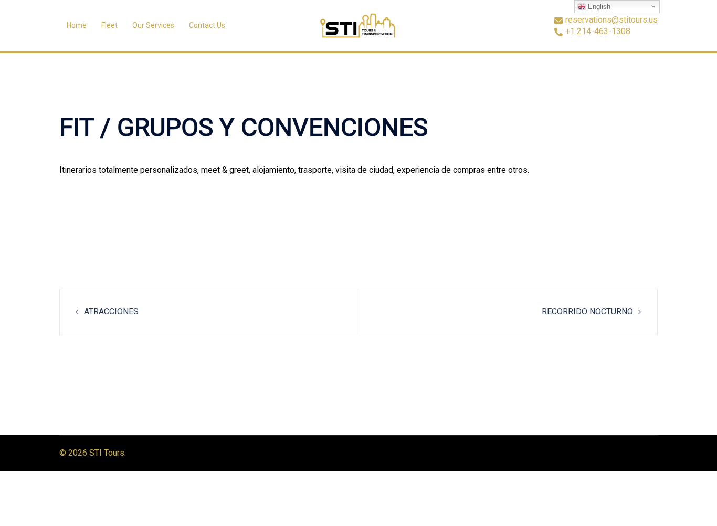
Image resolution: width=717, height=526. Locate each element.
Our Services (153, 25)
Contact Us (207, 25)
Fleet (109, 25)
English (598, 6)
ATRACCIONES (111, 312)
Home (77, 25)
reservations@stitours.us (611, 20)
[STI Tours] (358, 25)
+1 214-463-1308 (597, 31)
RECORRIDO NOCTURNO (587, 312)
